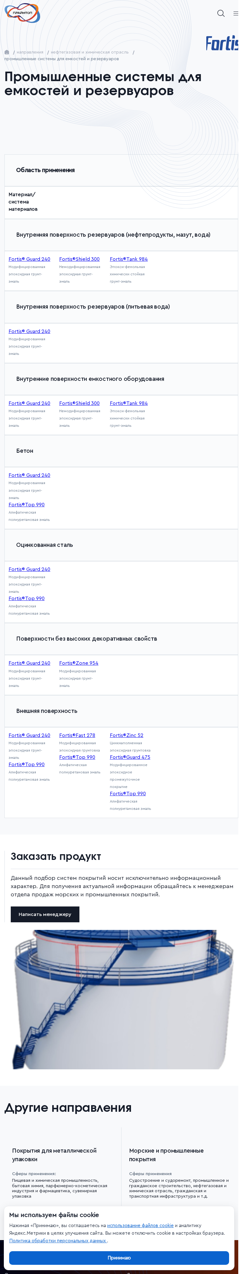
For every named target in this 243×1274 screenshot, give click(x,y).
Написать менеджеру (45, 915)
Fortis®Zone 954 (78, 663)
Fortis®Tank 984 (129, 403)
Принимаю (119, 1258)
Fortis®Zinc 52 (126, 735)
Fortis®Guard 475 (130, 757)
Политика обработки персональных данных (58, 1241)
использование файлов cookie (140, 1225)
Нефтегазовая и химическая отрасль (90, 52)
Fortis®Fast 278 (77, 735)
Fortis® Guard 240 (29, 403)
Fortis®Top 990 (27, 504)
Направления (30, 52)
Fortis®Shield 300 (79, 403)
